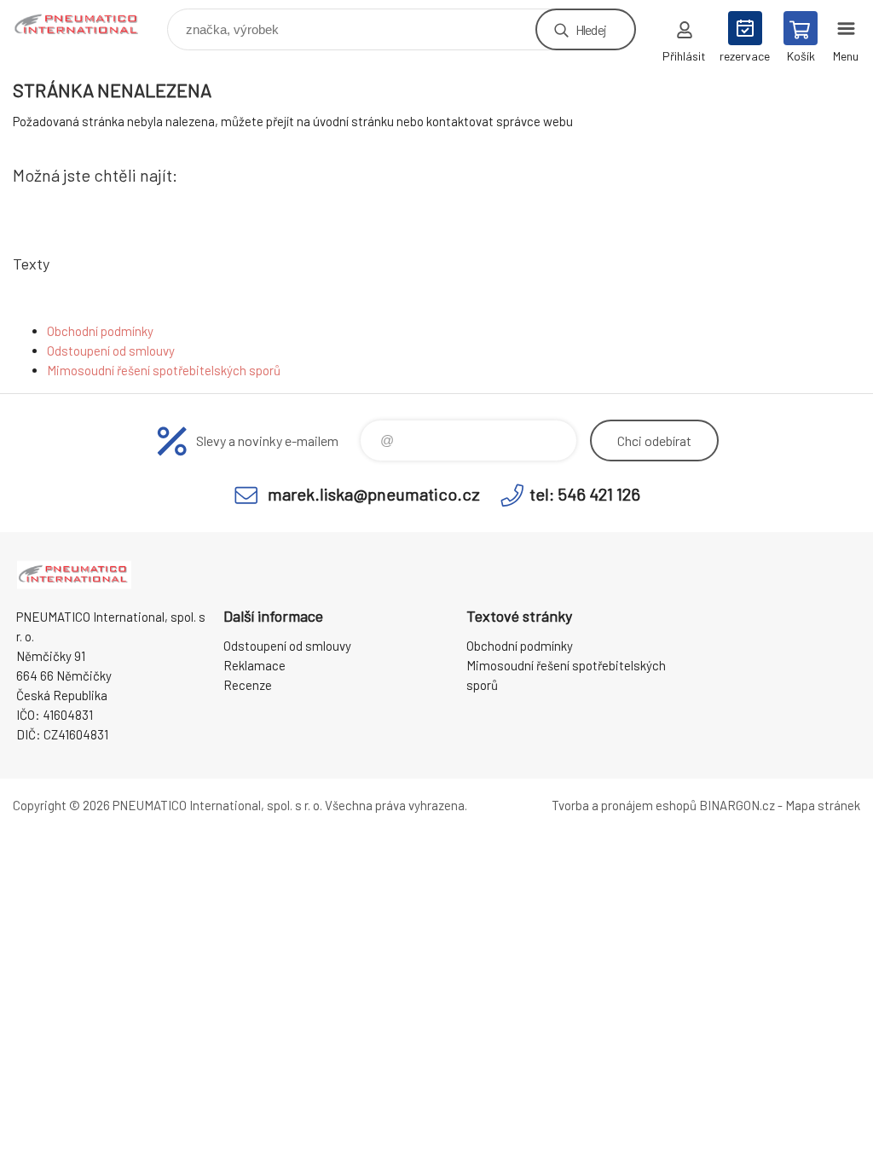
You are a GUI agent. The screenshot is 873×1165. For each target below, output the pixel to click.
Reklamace (254, 665)
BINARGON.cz (737, 805)
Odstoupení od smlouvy (111, 350)
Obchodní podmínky (100, 331)
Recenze (247, 685)
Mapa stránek (822, 805)
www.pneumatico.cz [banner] (88, 25)
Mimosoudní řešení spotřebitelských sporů (163, 370)
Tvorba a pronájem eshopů (624, 805)
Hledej (590, 29)
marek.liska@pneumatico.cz (374, 494)
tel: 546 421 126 (584, 494)
